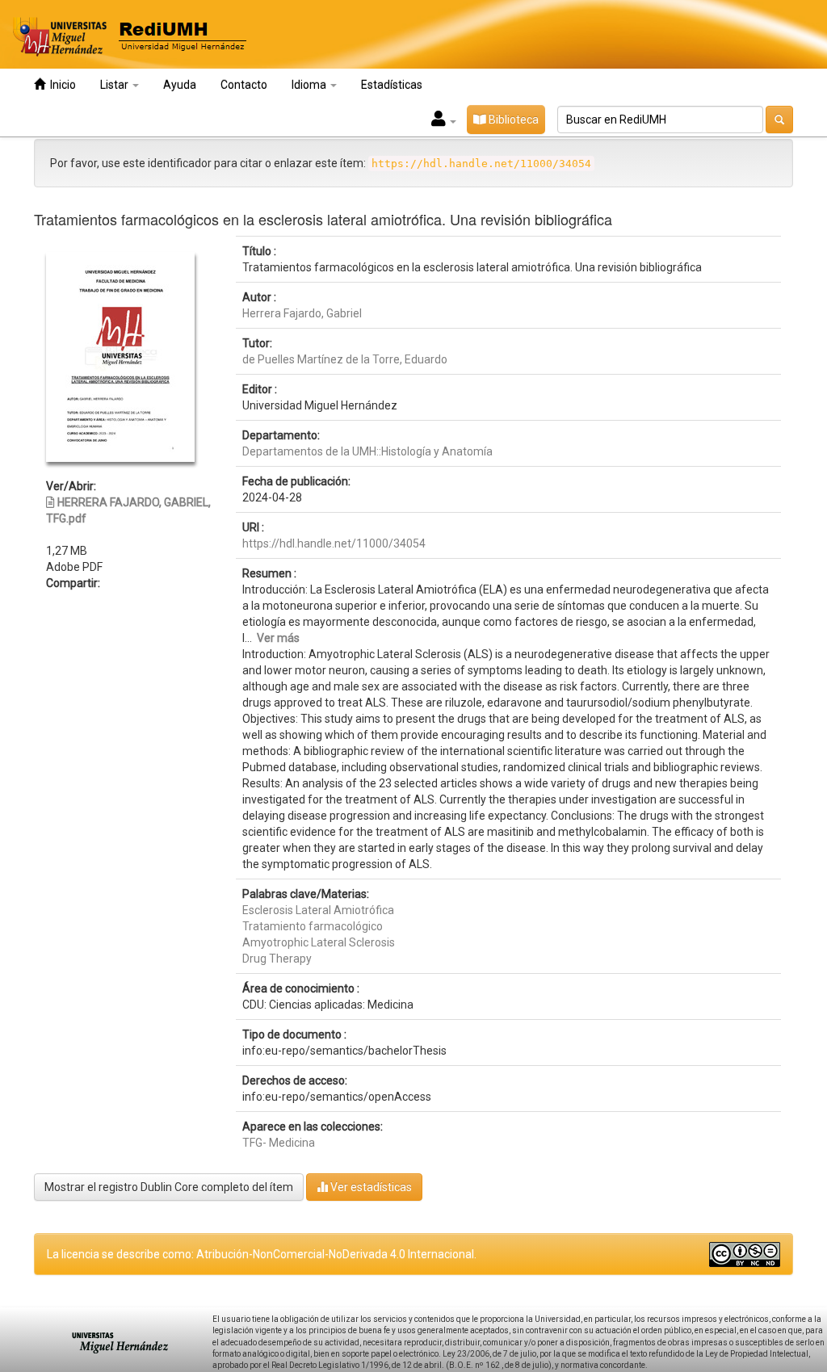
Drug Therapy (277, 958)
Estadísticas (391, 84)
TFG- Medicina (278, 1142)
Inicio (60, 84)
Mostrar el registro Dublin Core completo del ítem (168, 1187)
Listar (115, 84)
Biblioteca (512, 119)
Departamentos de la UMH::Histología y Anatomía (367, 451)
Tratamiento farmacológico (312, 926)
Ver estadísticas (370, 1187)
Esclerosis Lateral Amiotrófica (318, 910)
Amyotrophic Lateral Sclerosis (318, 942)
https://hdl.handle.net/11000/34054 (334, 543)
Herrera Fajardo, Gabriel (302, 313)
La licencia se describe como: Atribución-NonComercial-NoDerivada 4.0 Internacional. (261, 1254)
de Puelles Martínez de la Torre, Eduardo (344, 359)
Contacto (243, 84)
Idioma (310, 84)
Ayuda (179, 84)
